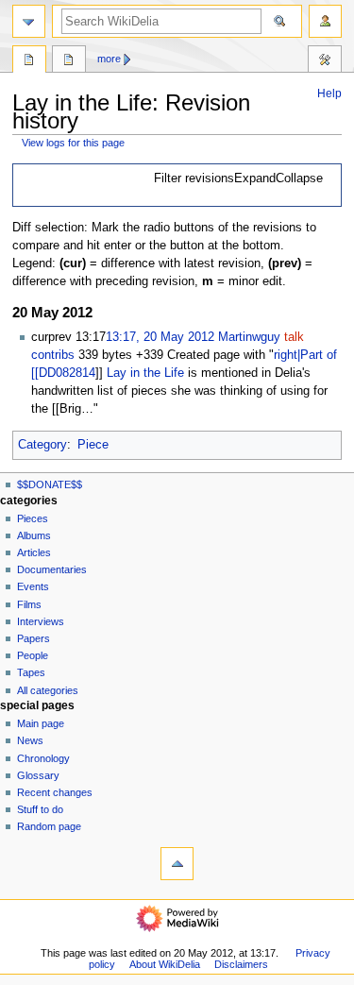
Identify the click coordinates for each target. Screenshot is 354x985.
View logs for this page (73, 142)
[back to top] (177, 863)
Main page (40, 723)
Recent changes (55, 792)
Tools (325, 61)
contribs (53, 355)
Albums (34, 535)
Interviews (40, 621)
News (30, 740)
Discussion (69, 61)
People (32, 655)
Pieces (32, 518)
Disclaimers (241, 964)
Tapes (31, 672)
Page (29, 61)
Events (33, 586)
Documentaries (52, 569)
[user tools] (325, 21)
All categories (47, 690)
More (109, 58)
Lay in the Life (145, 373)
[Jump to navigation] (28, 21)
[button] (238, 179)
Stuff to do (40, 809)
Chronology (43, 758)
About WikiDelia (164, 964)
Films (29, 604)
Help (329, 93)
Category (42, 444)
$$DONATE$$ (49, 484)
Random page (49, 826)
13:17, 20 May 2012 (160, 337)
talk (294, 337)
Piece (93, 444)
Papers (33, 638)
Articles (34, 552)
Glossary (38, 775)
